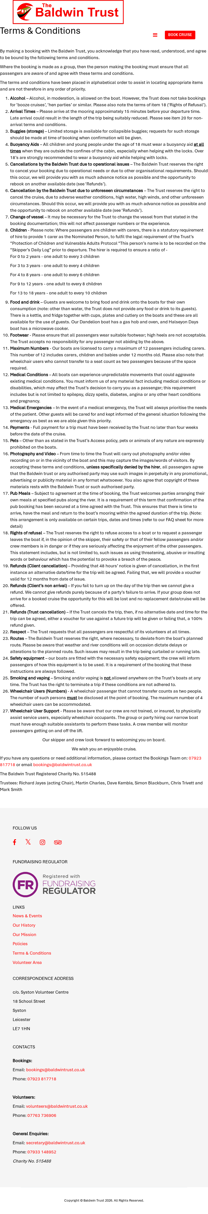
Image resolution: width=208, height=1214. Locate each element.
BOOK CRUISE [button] (180, 35)
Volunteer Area (27, 962)
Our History (24, 925)
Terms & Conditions (32, 953)
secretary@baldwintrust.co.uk (55, 1143)
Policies (20, 943)
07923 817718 (41, 1079)
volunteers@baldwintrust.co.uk (57, 1106)
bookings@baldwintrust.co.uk (55, 1069)
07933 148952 (41, 1152)
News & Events (27, 916)
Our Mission (24, 934)
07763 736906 (41, 1115)
